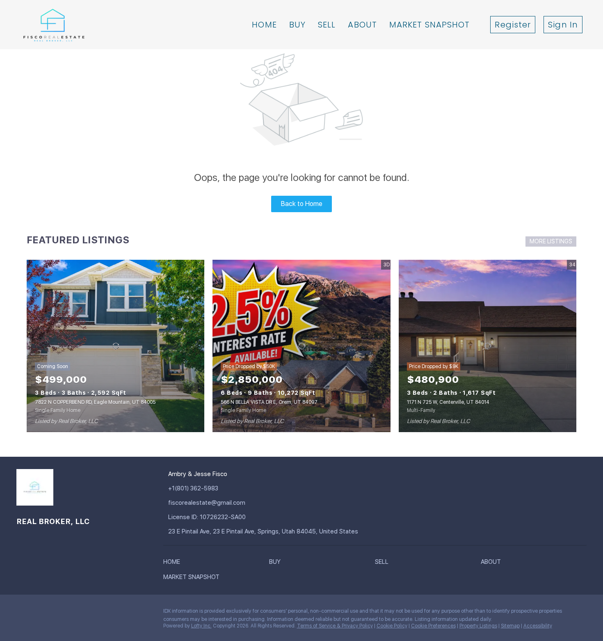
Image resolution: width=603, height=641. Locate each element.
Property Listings (478, 626)
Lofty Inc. (201, 626)
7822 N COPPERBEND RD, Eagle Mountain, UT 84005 (95, 402)
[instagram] (72, 613)
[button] (173, 563)
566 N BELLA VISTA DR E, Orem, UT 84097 (269, 402)
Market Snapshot (429, 24)
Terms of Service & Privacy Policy (335, 626)
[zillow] (55, 613)
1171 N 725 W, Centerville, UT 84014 (448, 402)
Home (264, 24)
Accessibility (537, 626)
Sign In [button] (563, 24)
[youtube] (88, 613)
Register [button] (513, 24)
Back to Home (301, 204)
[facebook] (22, 613)
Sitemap (510, 626)
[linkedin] (39, 613)
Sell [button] (327, 24)
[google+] (104, 613)
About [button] (362, 24)
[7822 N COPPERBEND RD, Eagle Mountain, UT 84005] (115, 346)
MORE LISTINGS (551, 241)
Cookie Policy (392, 626)
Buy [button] (297, 24)
